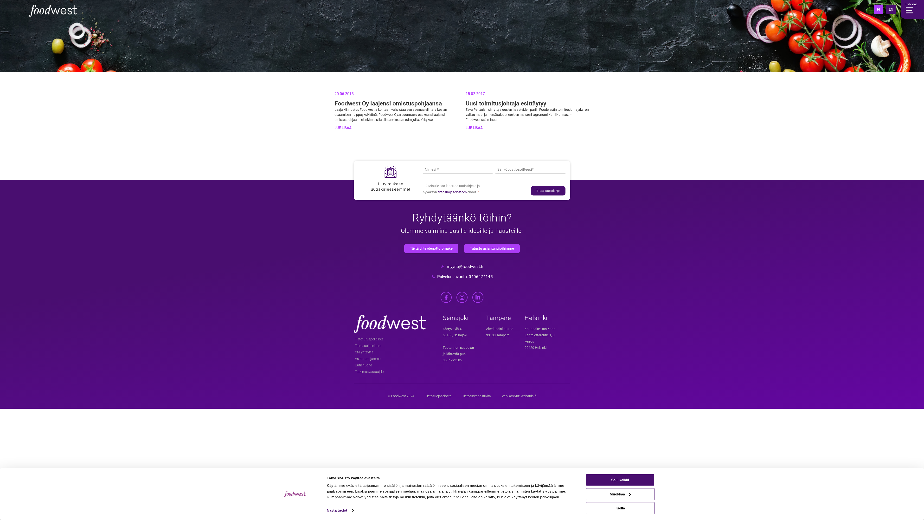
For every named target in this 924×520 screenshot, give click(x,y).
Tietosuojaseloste (368, 345)
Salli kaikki (620, 480)
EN (891, 9)
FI (878, 9)
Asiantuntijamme (367, 358)
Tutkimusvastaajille (369, 371)
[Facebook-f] (446, 297)
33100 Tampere (497, 335)
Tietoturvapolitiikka (369, 339)
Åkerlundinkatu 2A (499, 329)
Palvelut (911, 4)
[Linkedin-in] (477, 297)
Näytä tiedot (337, 510)
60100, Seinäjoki (455, 335)
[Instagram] (462, 297)
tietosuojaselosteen (453, 192)
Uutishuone (363, 365)
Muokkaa (617, 494)
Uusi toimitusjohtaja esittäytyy (506, 103)
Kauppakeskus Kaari (540, 329)
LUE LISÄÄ (343, 128)
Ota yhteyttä (364, 352)
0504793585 (452, 360)
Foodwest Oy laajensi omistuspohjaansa (388, 103)
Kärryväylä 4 (452, 329)
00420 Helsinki (535, 348)
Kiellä (620, 508)
